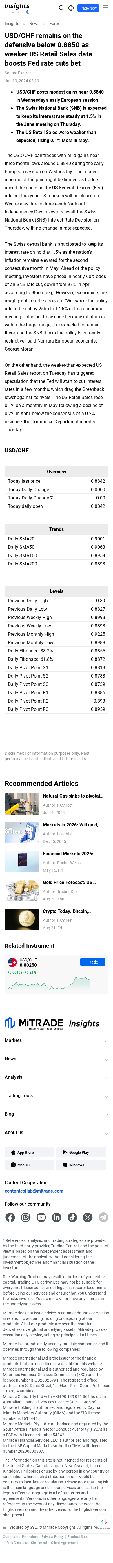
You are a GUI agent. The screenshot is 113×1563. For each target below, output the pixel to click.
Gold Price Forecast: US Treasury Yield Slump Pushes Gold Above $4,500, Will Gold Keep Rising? (73, 882)
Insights (12, 23)
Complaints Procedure (20, 1536)
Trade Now (88, 8)
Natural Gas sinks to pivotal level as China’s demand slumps (71, 796)
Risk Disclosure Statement (27, 1542)
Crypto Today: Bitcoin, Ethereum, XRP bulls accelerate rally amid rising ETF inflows (75, 911)
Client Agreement (64, 1542)
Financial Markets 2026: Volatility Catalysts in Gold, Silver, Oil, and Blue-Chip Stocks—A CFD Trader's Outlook (70, 853)
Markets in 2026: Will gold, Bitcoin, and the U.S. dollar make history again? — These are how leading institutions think (73, 825)
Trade (93, 962)
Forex (55, 23)
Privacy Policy (53, 1536)
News (34, 23)
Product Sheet (79, 1536)
